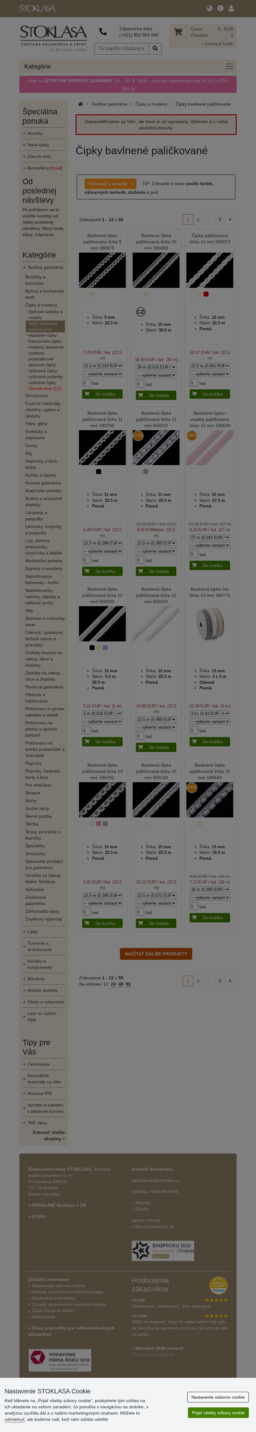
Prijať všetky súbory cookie (218, 1412)
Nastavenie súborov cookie (218, 1397)
